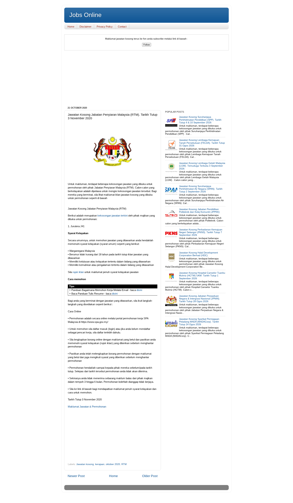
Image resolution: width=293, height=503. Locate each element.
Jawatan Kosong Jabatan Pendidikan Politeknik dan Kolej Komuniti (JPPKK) (199, 210)
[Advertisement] (146, 79)
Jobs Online (85, 14)
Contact (122, 26)
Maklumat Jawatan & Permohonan (87, 406)
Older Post (150, 476)
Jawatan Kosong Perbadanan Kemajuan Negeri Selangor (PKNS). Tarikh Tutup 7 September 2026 (200, 232)
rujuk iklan (78, 272)
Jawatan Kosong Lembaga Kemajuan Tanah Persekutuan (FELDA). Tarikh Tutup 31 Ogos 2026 (202, 143)
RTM (124, 464)
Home (70, 26)
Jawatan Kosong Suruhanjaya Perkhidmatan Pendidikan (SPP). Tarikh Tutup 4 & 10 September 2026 (200, 120)
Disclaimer (85, 26)
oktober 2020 (113, 464)
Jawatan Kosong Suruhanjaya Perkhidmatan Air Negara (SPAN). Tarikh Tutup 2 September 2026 (200, 189)
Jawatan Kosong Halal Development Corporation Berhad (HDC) (198, 254)
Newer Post (76, 476)
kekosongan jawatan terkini (112, 215)
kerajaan (99, 464)
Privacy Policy (105, 26)
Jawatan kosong (85, 464)
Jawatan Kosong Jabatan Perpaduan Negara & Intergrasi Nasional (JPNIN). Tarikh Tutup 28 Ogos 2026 (199, 299)
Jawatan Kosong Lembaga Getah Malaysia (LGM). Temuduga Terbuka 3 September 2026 (202, 166)
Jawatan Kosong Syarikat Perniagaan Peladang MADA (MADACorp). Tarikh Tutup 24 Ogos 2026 (199, 322)
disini (139, 290)
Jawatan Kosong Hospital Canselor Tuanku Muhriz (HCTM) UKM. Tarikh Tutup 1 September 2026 (202, 276)
